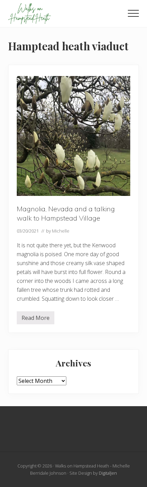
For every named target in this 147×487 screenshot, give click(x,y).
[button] (133, 13)
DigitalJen (108, 473)
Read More (36, 319)
